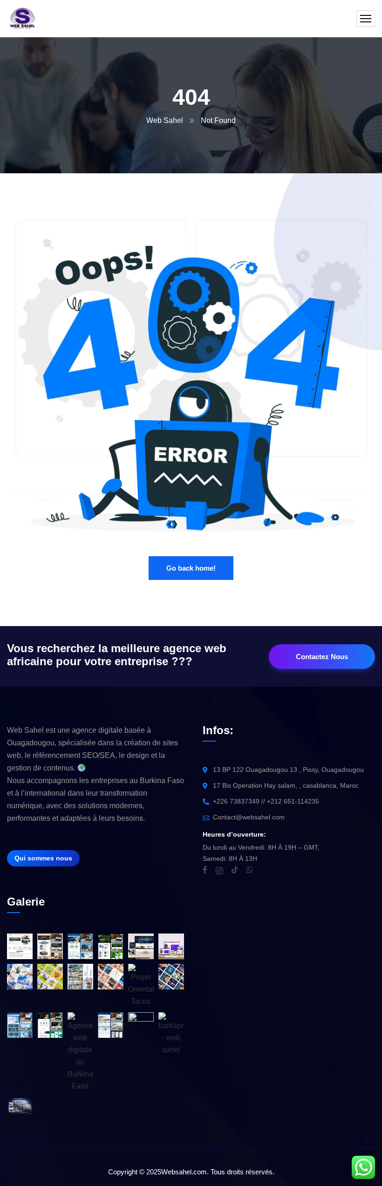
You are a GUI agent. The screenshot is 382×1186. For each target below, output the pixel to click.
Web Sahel (164, 120)
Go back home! (191, 568)
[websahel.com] (23, 18)
